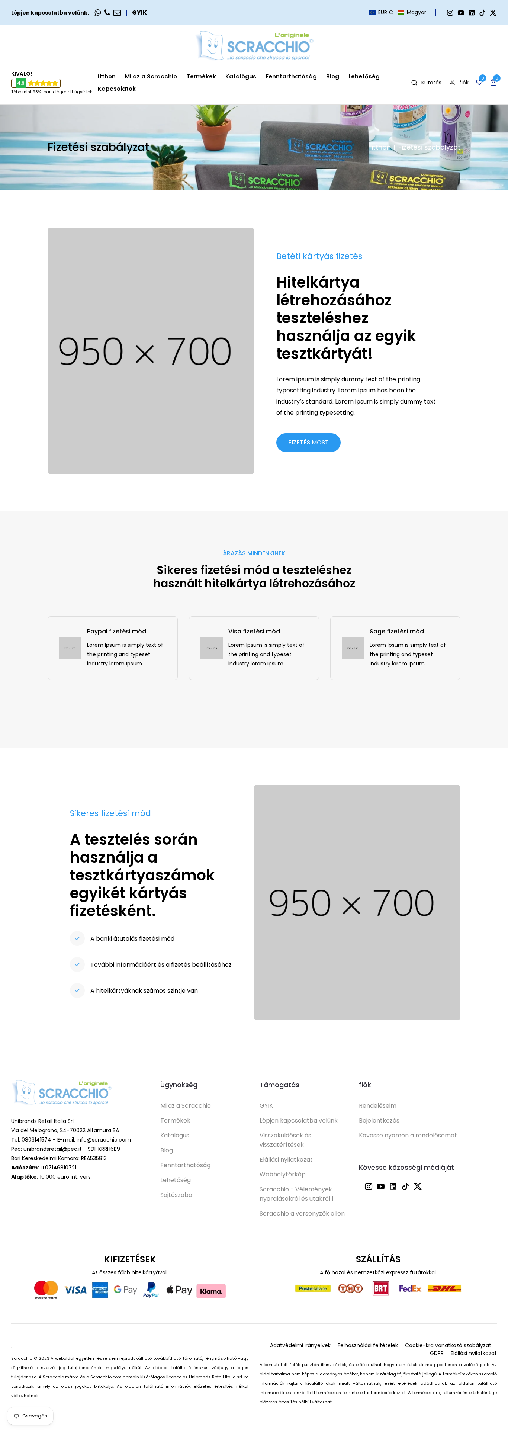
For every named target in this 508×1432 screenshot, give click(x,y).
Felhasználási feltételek (368, 1345)
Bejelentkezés (379, 1120)
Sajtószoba (176, 1195)
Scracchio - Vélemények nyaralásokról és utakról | (297, 1194)
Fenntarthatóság (185, 1165)
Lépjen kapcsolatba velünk (299, 1120)
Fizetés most (308, 442)
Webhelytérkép (283, 1174)
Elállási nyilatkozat (286, 1159)
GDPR (437, 1353)
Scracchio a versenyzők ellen (302, 1213)
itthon (381, 147)
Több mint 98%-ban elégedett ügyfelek (51, 92)
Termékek (175, 1120)
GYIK (139, 13)
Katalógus (174, 1135)
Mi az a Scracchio (185, 1105)
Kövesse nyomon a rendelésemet (408, 1135)
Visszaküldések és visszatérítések (285, 1140)
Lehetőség (175, 1180)
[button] (397, 12)
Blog (166, 1150)
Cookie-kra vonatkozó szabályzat (448, 1345)
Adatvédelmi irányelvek (300, 1345)
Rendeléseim (377, 1105)
